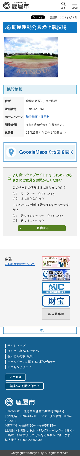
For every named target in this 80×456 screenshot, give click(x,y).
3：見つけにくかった (30, 220)
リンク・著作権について (23, 351)
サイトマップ (16, 345)
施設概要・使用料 (38, 116)
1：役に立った (25, 193)
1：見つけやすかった (30, 215)
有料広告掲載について (20, 264)
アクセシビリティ (19, 367)
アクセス (15, 377)
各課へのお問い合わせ (24, 386)
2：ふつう (48, 193)
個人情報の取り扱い (20, 356)
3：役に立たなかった (30, 198)
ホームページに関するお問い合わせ (31, 361)
